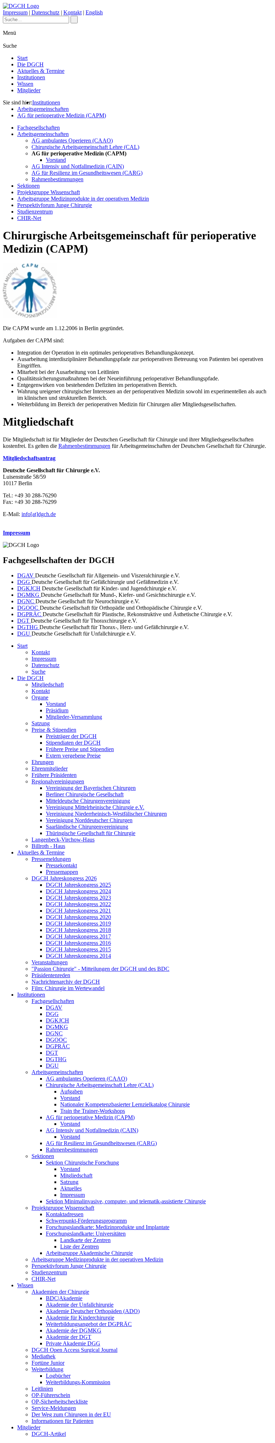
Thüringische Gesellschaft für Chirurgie (90, 833)
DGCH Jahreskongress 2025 (78, 885)
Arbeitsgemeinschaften (43, 109)
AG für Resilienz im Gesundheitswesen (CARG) (87, 173)
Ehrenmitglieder (50, 768)
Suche (38, 672)
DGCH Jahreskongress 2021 (78, 911)
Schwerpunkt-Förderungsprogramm (86, 1221)
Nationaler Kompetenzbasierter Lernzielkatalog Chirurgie (125, 1104)
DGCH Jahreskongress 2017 (78, 936)
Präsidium (57, 710)
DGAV (26, 575)
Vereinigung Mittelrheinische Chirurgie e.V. (95, 807)
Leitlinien (42, 1389)
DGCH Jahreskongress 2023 (78, 898)
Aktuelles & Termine (40, 71)
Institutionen (31, 77)
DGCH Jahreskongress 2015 (78, 949)
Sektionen (28, 186)
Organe (40, 697)
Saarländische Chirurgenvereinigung (87, 827)
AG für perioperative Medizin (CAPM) (61, 115)
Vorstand (56, 160)
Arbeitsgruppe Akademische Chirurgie (89, 1253)
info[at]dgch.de (38, 514)
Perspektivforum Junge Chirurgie (54, 205)
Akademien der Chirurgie (60, 1292)
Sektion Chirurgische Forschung (82, 1162)
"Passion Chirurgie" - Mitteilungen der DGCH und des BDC (100, 969)
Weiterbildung (47, 1369)
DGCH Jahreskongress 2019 (78, 923)
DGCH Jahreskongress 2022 (78, 904)
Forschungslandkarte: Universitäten (86, 1234)
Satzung (41, 723)
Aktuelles (71, 1188)
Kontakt (72, 12)
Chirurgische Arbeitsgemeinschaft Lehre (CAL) (85, 147)
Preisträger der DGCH (71, 736)
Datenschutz (45, 12)
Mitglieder (28, 90)
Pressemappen (62, 872)
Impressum (15, 12)
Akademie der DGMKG (73, 1330)
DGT (24, 621)
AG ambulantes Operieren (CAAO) (72, 140)
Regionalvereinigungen (58, 781)
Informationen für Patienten (62, 1421)
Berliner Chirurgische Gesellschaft (85, 794)
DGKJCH (28, 588)
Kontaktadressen (64, 1214)
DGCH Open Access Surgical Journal (74, 1350)
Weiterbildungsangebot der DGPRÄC (89, 1324)
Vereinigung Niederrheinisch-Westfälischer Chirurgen (106, 814)
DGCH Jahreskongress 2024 (78, 891)
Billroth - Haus (48, 846)
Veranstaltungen (50, 962)
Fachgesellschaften (38, 128)
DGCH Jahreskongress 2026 (64, 878)
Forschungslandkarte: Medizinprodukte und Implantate (107, 1227)
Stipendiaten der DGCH (73, 743)
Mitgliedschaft (48, 684)
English (94, 12)
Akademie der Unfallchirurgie (80, 1305)
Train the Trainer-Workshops (92, 1111)
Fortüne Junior (48, 1363)
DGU (24, 634)
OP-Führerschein (51, 1395)
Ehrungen (43, 762)
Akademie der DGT (68, 1337)
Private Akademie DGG (73, 1343)
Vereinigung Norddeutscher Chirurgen (89, 820)
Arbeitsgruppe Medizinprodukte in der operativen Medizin (83, 199)
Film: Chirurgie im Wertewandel (68, 988)
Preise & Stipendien (54, 730)
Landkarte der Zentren (85, 1240)
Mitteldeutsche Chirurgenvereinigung (88, 801)
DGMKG (29, 595)
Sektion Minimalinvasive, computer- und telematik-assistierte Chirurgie (126, 1201)
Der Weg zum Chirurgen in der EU (71, 1414)
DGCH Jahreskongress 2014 (78, 956)
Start (22, 58)
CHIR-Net (29, 218)
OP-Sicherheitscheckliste (60, 1402)
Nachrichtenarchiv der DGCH (66, 982)
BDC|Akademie (64, 1298)
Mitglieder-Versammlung (74, 717)
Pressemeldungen (51, 859)
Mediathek (44, 1356)
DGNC (26, 601)
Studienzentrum (35, 212)
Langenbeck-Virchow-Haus (63, 840)
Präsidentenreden (51, 975)
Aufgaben (71, 1091)
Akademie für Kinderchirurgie (80, 1318)
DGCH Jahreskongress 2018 (78, 930)
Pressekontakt (61, 865)
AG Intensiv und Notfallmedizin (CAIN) (78, 166)
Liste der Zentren (79, 1246)
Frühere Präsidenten (54, 775)
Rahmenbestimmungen (57, 179)
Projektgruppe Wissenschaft (48, 192)
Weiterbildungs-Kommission (78, 1382)
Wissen (25, 84)
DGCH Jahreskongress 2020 (78, 917)
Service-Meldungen (54, 1408)
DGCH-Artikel (49, 1434)
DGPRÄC (30, 614)
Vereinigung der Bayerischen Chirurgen (91, 788)
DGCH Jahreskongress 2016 (78, 943)
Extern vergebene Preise (73, 756)
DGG (24, 582)
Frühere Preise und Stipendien (80, 749)
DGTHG (28, 627)
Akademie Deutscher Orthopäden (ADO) (93, 1311)
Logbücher (58, 1376)
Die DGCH (30, 64)
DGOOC (28, 608)
